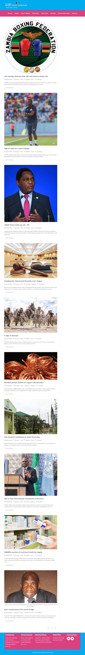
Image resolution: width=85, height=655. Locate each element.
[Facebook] (68, 638)
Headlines (28, 79)
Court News (25, 13)
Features (44, 13)
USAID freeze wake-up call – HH (16, 225)
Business (35, 13)
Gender (53, 13)
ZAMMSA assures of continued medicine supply (23, 552)
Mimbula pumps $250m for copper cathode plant (24, 382)
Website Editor (9, 79)
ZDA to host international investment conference (24, 499)
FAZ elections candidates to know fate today (22, 437)
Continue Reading (10, 87)
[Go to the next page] (55, 628)
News (16, 13)
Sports (74, 13)
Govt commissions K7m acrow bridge (19, 609)
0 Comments (39, 79)
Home (10, 13)
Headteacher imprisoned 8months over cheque (23, 281)
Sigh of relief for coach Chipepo (16, 148)
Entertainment (64, 13)
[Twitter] (72, 638)
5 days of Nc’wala (11, 336)
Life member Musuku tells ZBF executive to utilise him (26, 76)
